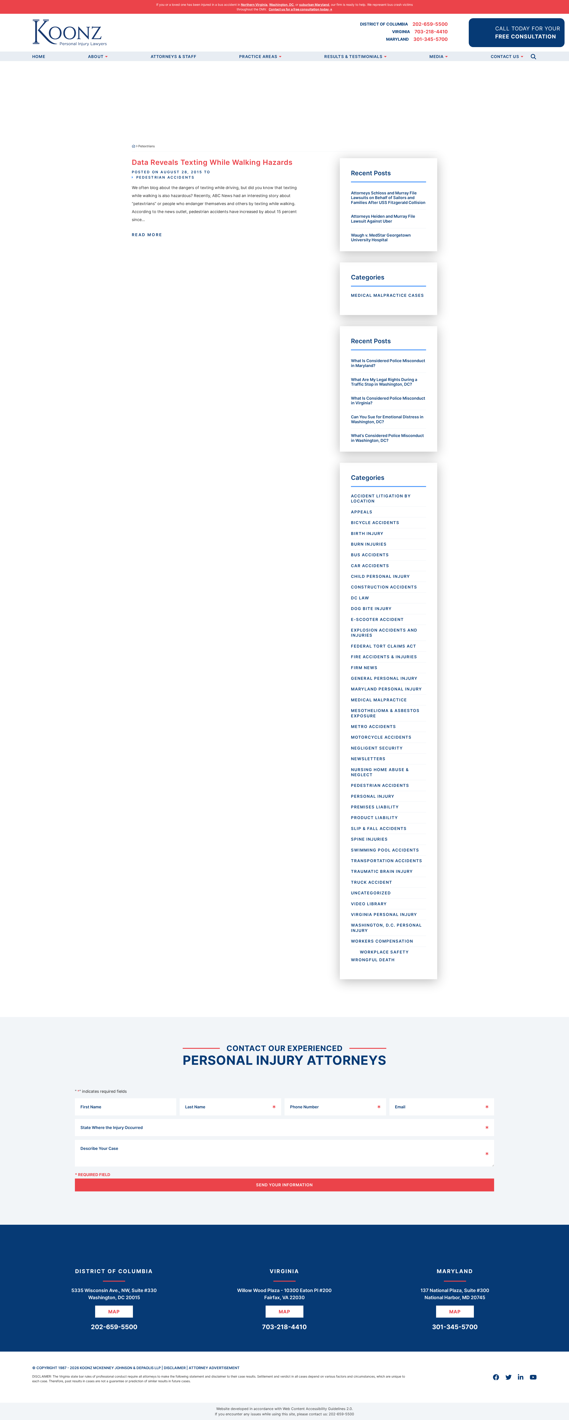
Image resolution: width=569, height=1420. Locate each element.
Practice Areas (258, 56)
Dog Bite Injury (371, 608)
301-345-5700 (430, 39)
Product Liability (374, 817)
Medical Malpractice (379, 700)
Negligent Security (377, 748)
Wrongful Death (373, 959)
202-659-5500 (430, 24)
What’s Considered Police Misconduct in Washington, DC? (387, 438)
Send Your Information (284, 1185)
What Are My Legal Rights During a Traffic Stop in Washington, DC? (384, 382)
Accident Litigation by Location (381, 498)
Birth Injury (367, 533)
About (96, 56)
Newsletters (368, 758)
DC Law (360, 598)
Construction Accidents (384, 587)
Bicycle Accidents (375, 522)
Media (436, 56)
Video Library (369, 903)
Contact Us (505, 56)
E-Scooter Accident (377, 619)
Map (114, 1311)
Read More (147, 234)
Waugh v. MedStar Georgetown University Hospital (381, 237)
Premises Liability (375, 807)
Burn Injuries (369, 544)
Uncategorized (371, 893)
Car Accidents (370, 565)
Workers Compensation (382, 941)
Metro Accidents (373, 726)
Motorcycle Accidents (381, 737)
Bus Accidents (370, 554)
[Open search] (533, 56)
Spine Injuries (369, 839)
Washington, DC (281, 4)
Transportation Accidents (386, 860)
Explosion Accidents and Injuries (384, 633)
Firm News (364, 667)
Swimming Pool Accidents (385, 850)
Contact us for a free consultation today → (300, 9)
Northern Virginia (254, 4)
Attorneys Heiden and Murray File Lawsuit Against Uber (383, 218)
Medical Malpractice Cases (387, 295)
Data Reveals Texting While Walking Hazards (212, 162)
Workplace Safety (384, 952)
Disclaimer (175, 1368)
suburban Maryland (314, 4)
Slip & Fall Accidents (379, 828)
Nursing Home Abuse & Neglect (380, 772)
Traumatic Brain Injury (382, 871)
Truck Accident (371, 882)
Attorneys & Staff (173, 56)
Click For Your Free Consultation (89, 119)
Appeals (362, 512)
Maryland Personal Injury (386, 689)
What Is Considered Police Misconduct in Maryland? (388, 363)
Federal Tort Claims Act (383, 646)
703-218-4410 (431, 31)
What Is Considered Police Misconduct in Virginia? (388, 400)
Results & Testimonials (353, 56)
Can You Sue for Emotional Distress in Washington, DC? (387, 419)
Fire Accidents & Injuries (384, 656)
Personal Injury (373, 796)
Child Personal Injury (380, 576)
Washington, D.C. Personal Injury (386, 928)
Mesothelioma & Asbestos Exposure (385, 713)
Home (38, 56)
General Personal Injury (384, 678)
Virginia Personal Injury (384, 914)
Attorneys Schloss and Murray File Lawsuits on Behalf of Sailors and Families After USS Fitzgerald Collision (388, 198)
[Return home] (133, 146)
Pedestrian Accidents (165, 177)
